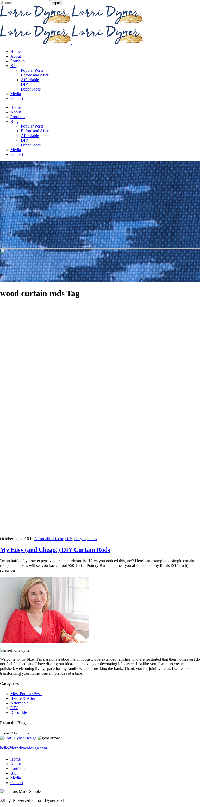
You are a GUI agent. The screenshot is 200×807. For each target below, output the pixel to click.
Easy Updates (85, 538)
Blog (14, 773)
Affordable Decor (48, 538)
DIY (68, 538)
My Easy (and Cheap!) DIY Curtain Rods (55, 549)
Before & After (22, 698)
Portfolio (17, 768)
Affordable (19, 703)
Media (15, 778)
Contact (16, 782)
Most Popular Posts (26, 693)
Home (15, 759)
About (15, 764)
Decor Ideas (20, 712)
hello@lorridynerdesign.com (23, 748)
